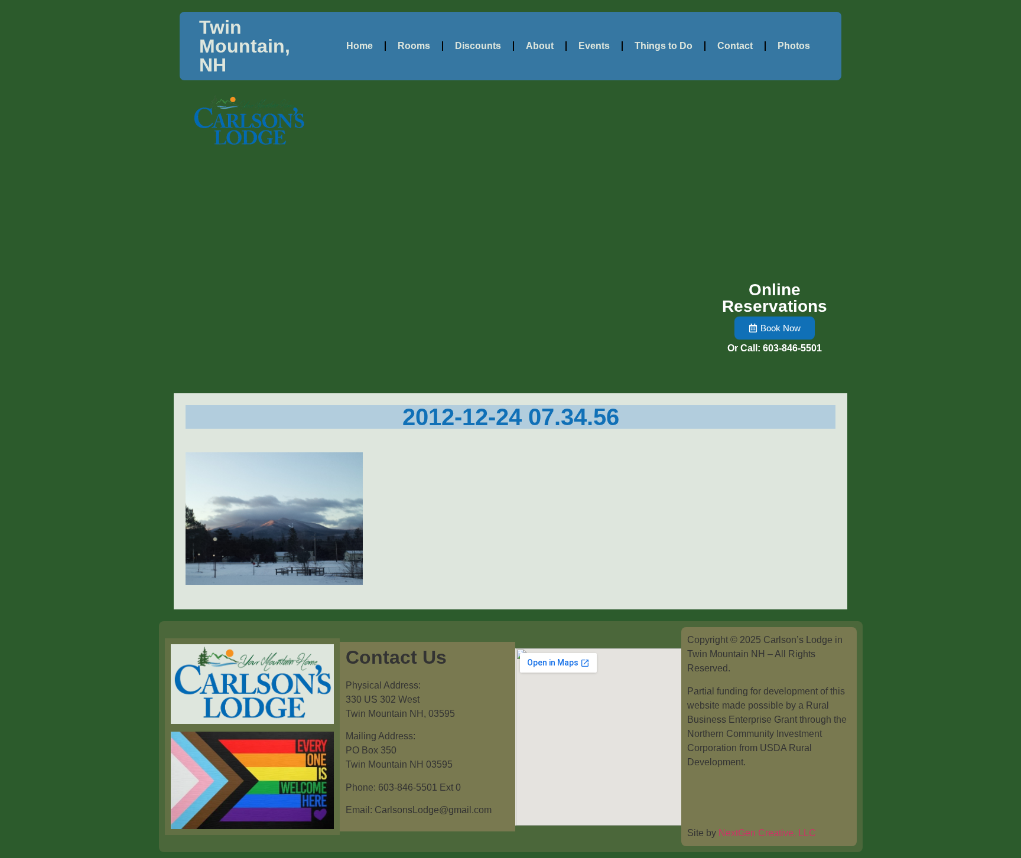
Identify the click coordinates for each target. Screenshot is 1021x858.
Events (594, 46)
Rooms (414, 46)
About (540, 46)
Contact (735, 46)
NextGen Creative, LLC (767, 833)
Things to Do (663, 46)
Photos (794, 46)
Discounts (478, 46)
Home (359, 46)
